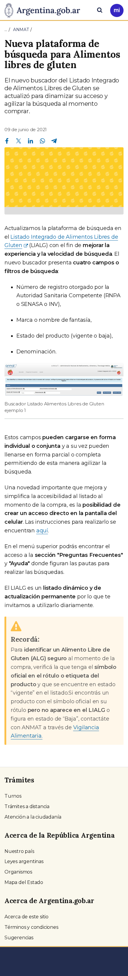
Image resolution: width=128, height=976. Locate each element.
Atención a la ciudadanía (32, 817)
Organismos (18, 872)
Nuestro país (19, 851)
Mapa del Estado (23, 882)
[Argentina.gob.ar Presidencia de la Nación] (44, 9)
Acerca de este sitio (26, 917)
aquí (42, 530)
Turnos (12, 796)
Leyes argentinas (23, 861)
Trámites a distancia (26, 806)
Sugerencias (18, 937)
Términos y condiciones (31, 927)
